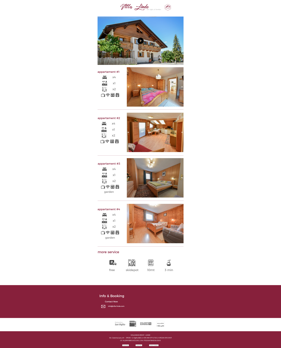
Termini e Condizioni (154, 345)
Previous (128, 87)
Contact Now (111, 301)
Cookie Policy (139, 345)
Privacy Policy (125, 345)
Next (182, 87)
